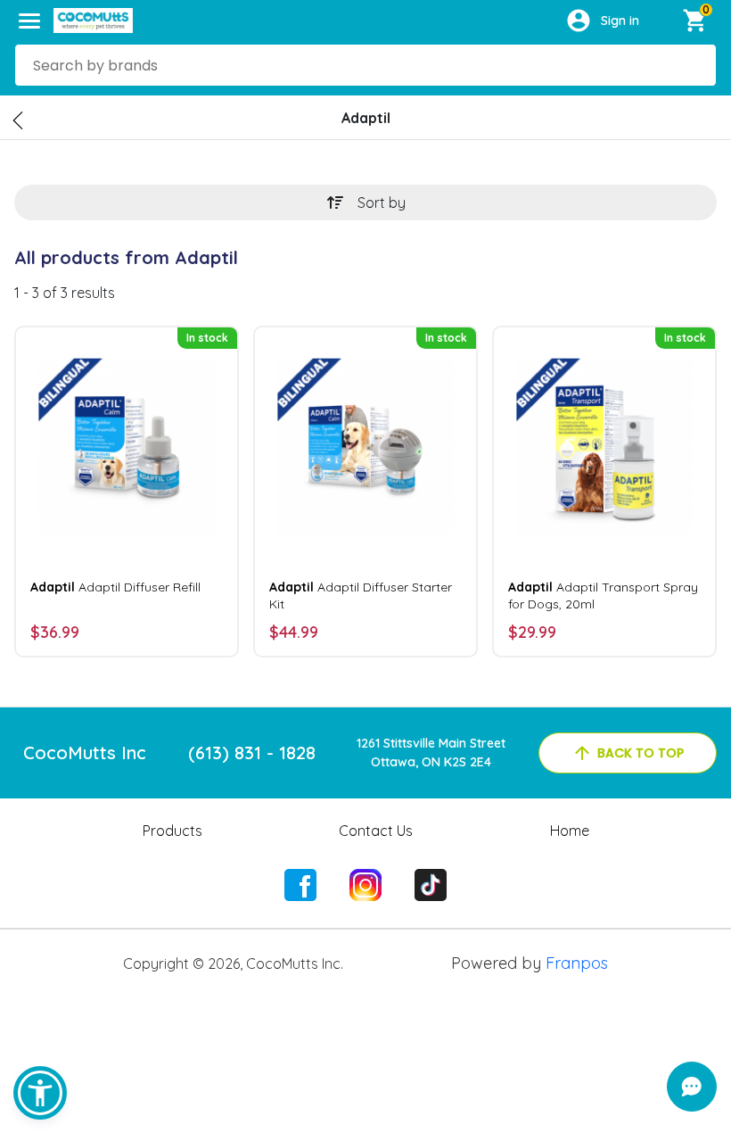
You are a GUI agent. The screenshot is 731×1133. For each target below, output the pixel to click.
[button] (40, 1093)
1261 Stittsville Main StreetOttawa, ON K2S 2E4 (431, 752)
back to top (640, 753)
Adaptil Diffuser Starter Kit (360, 595)
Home (569, 830)
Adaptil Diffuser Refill (115, 587)
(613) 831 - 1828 (252, 752)
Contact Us (376, 830)
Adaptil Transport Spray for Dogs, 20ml (603, 595)
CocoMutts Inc (84, 752)
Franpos (577, 963)
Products (172, 830)
